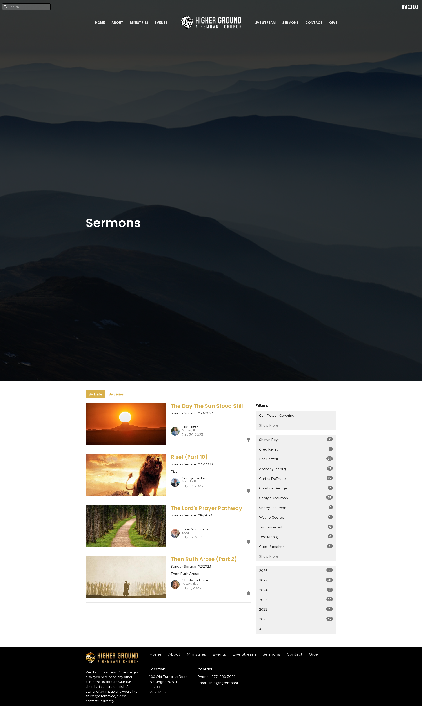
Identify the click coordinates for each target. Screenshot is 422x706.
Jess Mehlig (295, 536)
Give (333, 22)
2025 (295, 580)
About (117, 22)
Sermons (290, 22)
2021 (295, 619)
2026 (295, 570)
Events (161, 22)
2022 (295, 609)
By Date (95, 394)
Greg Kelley (295, 449)
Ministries (139, 22)
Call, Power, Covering (276, 415)
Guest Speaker (295, 546)
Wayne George (295, 517)
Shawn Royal (295, 439)
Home (100, 22)
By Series (116, 394)
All (261, 629)
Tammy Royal (295, 527)
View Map (157, 692)
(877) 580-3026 (222, 677)
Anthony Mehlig (295, 469)
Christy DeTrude (295, 478)
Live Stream (265, 22)
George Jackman (295, 498)
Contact (314, 22)
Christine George (295, 488)
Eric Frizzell (295, 459)
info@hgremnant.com (225, 683)
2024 (295, 590)
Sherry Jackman (295, 507)
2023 (295, 599)
